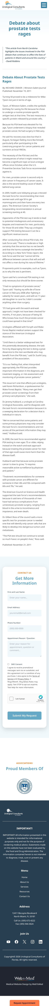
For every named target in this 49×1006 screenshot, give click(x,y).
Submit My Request (25, 715)
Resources (25, 891)
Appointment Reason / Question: (21, 638)
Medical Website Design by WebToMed (24, 984)
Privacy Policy (23, 679)
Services (24, 886)
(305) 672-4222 (28, 920)
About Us (24, 882)
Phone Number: (14, 623)
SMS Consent (16, 664)
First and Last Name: (16, 592)
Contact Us (24, 896)
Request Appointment (24, 1003)
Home (24, 877)
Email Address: (14, 607)
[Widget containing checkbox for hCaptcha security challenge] (26, 698)
